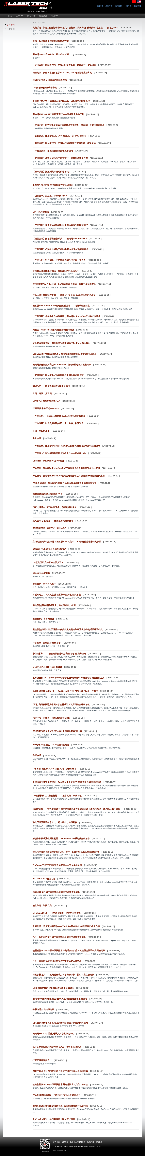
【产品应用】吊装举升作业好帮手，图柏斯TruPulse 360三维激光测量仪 (66, 316)
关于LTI (100, 6)
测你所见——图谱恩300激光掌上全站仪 (51, 386)
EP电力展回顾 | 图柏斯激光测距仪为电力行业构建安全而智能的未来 (64, 483)
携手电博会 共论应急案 (43, 1009)
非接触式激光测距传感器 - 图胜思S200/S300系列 (55, 271)
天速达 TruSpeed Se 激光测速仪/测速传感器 (53, 329)
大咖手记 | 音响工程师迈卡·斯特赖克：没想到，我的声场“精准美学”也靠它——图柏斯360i (75, 27)
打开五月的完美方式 (42, 1060)
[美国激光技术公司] (28, 12)
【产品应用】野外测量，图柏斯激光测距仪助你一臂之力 (59, 260)
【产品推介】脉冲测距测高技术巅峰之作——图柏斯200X (59, 453)
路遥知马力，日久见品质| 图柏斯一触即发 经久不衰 (57, 594)
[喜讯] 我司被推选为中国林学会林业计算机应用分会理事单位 (61, 704)
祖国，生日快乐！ (41, 431)
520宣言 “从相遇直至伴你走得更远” (49, 549)
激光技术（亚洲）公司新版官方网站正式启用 (54, 1119)
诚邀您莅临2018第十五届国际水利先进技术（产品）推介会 (60, 1084)
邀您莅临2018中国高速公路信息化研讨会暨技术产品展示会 (60, 1106)
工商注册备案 (80, 1142)
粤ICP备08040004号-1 (59, 1150)
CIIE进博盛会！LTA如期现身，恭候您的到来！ (55, 507)
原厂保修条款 (63, 1142)
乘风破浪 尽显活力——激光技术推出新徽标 (53, 520)
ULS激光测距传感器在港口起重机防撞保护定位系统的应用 (60, 1023)
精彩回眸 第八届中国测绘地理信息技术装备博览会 (56, 892)
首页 (33, 22)
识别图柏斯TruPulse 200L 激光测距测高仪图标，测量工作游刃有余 (64, 284)
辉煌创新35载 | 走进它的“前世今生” (49, 528)
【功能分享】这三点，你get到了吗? (50, 196)
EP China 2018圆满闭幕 (44, 878)
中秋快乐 (37, 438)
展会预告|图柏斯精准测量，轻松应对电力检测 (54, 605)
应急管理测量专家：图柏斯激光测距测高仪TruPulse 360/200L (62, 343)
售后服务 (98, 1142)
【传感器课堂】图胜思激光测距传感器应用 (53, 151)
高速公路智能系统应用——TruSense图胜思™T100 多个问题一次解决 (65, 691)
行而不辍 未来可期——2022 (46, 408)
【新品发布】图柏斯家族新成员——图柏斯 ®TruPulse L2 (60, 238)
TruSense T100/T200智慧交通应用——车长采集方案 (57, 865)
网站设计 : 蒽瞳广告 (95, 1146)
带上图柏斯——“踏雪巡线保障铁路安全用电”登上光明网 (59, 653)
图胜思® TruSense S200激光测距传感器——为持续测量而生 (61, 305)
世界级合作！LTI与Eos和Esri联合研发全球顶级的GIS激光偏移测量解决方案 (68, 677)
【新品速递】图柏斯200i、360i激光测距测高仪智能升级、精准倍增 (64, 143)
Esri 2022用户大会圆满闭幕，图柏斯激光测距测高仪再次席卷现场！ (65, 354)
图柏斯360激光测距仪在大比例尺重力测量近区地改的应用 (60, 998)
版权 (71, 1142)
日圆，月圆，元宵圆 (42, 393)
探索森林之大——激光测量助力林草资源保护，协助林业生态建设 (63, 974)
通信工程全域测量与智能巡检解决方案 (51, 41)
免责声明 (90, 1142)
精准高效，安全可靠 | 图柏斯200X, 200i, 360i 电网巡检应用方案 (62, 72)
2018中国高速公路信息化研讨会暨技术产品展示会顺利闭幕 (60, 1071)
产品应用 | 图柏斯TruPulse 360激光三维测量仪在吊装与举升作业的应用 (66, 468)
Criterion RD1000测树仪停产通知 (48, 461)
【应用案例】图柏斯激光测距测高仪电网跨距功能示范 (58, 375)
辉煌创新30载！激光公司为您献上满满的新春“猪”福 (57, 731)
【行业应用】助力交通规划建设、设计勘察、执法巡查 (58, 423)
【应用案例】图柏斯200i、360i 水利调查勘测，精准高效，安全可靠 (64, 65)
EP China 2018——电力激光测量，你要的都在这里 (57, 913)
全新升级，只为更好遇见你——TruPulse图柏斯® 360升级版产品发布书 (66, 926)
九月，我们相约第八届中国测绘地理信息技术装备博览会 (59, 937)
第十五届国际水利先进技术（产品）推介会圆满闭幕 (57, 1047)
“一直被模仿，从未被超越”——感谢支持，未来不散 (57, 795)
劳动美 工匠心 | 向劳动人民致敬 (47, 667)
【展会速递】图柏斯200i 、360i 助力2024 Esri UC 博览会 (59, 136)
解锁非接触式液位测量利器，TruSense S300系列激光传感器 (61, 838)
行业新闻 (11, 29)
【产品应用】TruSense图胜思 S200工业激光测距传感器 (59, 416)
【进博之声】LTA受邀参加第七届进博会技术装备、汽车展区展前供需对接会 (68, 125)
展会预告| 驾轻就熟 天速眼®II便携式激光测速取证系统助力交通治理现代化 (68, 629)
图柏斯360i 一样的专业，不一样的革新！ (52, 54)
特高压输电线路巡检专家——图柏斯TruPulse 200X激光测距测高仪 (64, 295)
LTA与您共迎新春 (41, 212)
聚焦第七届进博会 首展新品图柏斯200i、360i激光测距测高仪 (61, 101)
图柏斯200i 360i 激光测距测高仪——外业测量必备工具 (58, 114)
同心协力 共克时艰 (41, 573)
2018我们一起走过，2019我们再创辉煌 (51, 744)
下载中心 (127, 6)
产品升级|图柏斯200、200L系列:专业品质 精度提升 (57, 1095)
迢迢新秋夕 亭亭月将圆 (43, 618)
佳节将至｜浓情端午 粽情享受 (47, 643)
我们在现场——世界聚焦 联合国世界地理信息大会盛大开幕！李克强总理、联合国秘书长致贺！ (77, 809)
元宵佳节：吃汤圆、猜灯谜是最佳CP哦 (51, 718)
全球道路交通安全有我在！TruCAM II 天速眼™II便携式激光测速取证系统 (67, 782)
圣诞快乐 (37, 755)
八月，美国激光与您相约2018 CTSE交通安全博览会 (57, 961)
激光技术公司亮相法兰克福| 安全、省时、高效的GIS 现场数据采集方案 (66, 852)
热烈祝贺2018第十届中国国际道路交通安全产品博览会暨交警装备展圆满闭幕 (69, 950)
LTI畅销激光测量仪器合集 (45, 87)
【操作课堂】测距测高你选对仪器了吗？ (52, 171)
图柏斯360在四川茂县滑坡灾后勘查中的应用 (53, 1033)
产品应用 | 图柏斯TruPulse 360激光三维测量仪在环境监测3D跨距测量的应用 (69, 475)
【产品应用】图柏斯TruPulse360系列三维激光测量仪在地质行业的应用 (66, 446)
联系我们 (137, 6)
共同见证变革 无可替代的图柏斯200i (50, 80)
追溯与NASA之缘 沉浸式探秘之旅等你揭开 (53, 185)
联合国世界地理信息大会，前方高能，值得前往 (55, 822)
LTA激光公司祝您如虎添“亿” (46, 401)
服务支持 (118, 6)
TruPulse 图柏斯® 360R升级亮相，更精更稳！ (54, 769)
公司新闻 (11, 25)
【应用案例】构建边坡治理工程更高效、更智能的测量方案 (60, 158)
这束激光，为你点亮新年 (44, 584)
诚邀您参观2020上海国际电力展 (48, 494)
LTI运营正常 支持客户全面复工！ (48, 562)
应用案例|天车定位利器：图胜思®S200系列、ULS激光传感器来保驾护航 (67, 541)
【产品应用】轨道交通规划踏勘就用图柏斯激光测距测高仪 (60, 225)
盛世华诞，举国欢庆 (42, 905)
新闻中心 (108, 6)
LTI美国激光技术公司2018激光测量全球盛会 (53, 988)
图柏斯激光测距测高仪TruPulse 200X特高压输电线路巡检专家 (62, 364)
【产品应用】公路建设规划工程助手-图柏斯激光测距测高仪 (61, 249)
